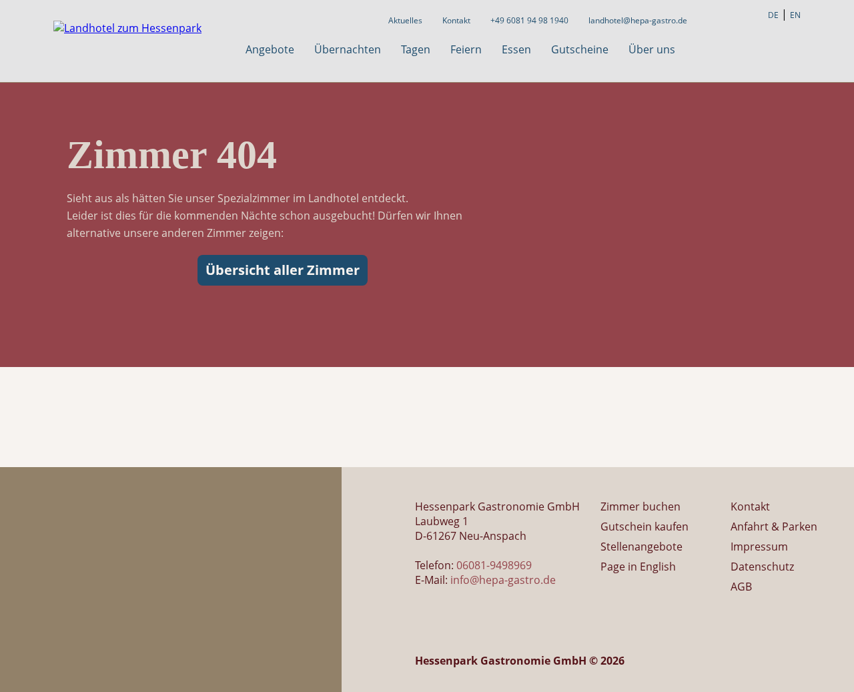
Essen (516, 49)
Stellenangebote (641, 546)
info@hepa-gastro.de (503, 580)
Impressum (759, 546)
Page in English (638, 566)
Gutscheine (579, 49)
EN (795, 15)
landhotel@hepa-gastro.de (637, 20)
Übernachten (347, 49)
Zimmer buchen (640, 506)
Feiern (466, 49)
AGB (741, 586)
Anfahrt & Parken (774, 526)
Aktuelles (405, 20)
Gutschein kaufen (644, 526)
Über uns (651, 49)
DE (773, 15)
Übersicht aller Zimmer (282, 270)
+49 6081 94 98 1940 (529, 20)
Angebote (270, 49)
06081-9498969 (494, 565)
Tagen (415, 49)
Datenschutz (762, 566)
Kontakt (456, 20)
